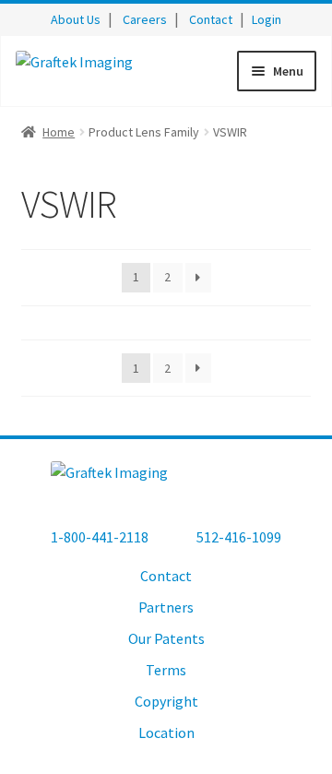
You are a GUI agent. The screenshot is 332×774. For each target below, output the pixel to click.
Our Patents (166, 638)
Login (266, 19)
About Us (76, 19)
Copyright (166, 701)
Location (166, 732)
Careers (145, 19)
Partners (166, 607)
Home (58, 132)
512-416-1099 (238, 537)
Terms (166, 670)
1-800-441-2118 (99, 537)
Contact (210, 19)
